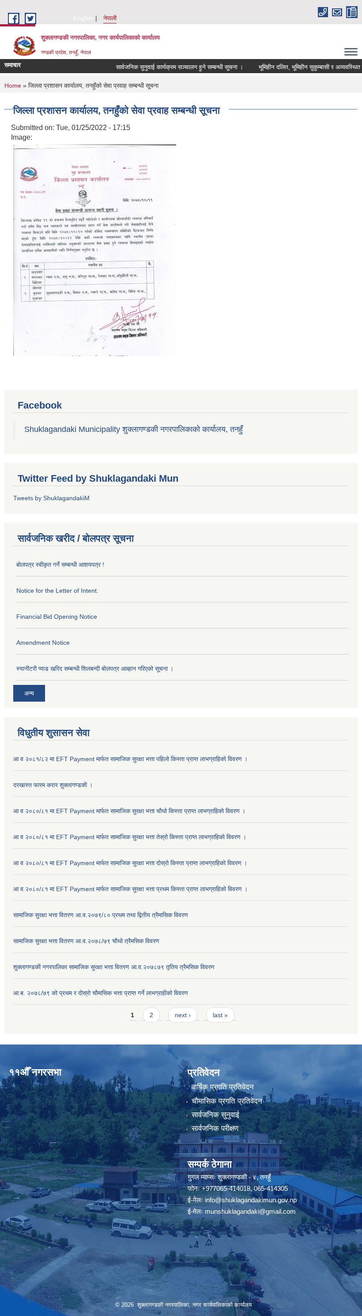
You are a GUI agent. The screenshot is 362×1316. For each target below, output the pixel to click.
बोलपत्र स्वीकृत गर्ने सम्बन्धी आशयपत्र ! (60, 564)
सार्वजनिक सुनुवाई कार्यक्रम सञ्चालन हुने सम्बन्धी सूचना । (163, 67)
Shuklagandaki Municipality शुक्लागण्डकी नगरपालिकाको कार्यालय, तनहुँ (133, 429)
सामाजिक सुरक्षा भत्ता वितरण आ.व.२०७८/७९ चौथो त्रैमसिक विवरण (86, 940)
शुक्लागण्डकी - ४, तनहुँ (244, 1177)
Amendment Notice (43, 642)
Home (12, 85)
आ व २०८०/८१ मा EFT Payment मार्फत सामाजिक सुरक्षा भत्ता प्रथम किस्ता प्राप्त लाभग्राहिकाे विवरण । (130, 888)
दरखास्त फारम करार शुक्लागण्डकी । (53, 784)
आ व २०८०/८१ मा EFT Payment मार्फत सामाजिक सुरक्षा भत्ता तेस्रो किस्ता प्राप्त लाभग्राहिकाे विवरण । (129, 836)
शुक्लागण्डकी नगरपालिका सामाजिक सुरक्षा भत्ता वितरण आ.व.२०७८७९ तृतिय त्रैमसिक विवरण (114, 966)
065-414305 (271, 1188)
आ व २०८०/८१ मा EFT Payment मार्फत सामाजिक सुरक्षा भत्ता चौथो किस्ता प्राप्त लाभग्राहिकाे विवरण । (129, 810)
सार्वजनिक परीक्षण (215, 1128)
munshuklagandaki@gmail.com (250, 1211)
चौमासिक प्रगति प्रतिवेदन (227, 1101)
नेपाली (110, 18)
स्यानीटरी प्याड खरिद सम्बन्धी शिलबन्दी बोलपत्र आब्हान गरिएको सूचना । (94, 668)
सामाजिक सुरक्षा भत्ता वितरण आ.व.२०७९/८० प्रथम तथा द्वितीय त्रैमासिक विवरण (100, 914)
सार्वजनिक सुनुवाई (215, 1115)
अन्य (29, 693)
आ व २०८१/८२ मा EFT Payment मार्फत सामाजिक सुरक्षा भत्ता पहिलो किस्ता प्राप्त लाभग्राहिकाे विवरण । (130, 758)
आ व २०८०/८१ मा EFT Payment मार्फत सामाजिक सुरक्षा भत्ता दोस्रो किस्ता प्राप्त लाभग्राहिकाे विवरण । (130, 862)
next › (183, 1015)
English (83, 18)
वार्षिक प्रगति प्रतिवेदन (223, 1087)
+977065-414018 (226, 1188)
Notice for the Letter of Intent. (57, 590)
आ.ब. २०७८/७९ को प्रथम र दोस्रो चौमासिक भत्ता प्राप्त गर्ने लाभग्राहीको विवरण (100, 992)
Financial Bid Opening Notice (56, 616)
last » (220, 1015)
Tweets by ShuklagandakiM (51, 498)
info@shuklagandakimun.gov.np (251, 1200)
